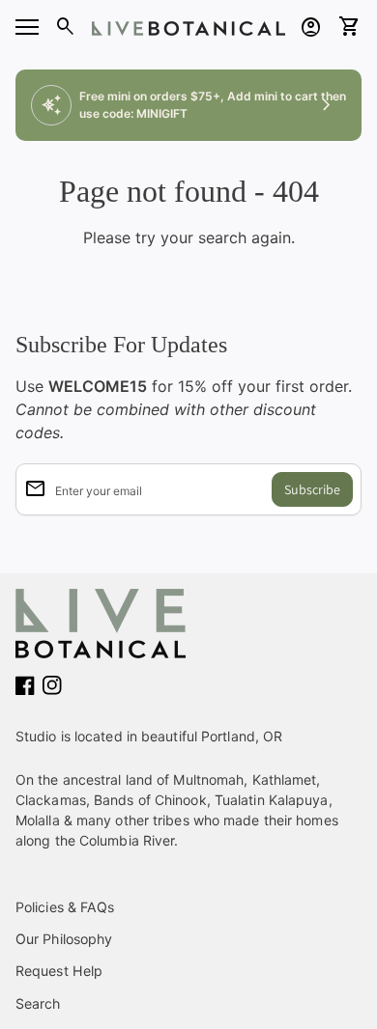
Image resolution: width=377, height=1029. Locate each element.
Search (38, 1003)
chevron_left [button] (50, 105)
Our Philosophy (63, 939)
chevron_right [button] (326, 105)
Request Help (58, 970)
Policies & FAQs (65, 907)
